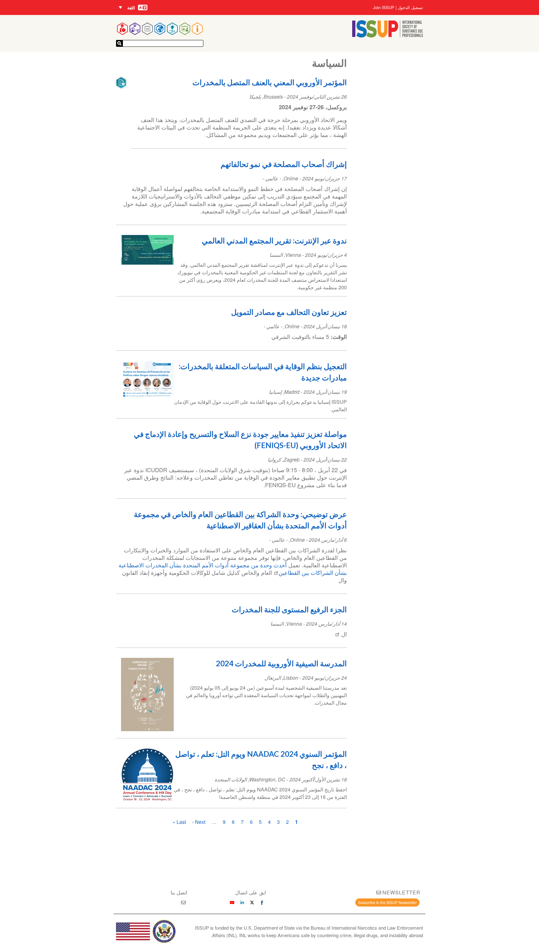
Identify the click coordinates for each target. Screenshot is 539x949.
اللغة (131, 8)
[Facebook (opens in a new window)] (262, 902)
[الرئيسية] (387, 35)
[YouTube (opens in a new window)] (232, 902)
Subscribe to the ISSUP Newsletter (387, 902)
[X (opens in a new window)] (252, 902)
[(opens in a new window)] (337, 634)
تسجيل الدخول (410, 7)
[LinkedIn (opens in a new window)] (242, 902)
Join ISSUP (383, 7)
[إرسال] (119, 43)
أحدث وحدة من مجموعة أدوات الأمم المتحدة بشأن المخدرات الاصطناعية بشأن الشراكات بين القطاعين (233, 568)
